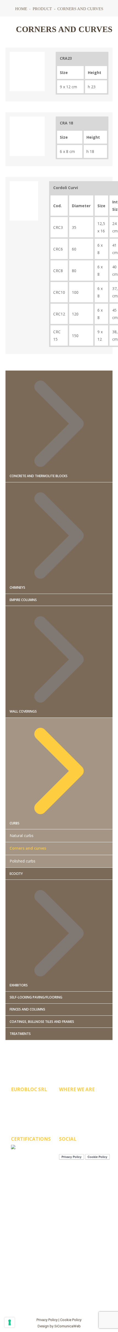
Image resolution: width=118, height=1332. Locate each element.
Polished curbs (22, 861)
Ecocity (16, 873)
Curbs (14, 823)
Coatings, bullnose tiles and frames (42, 1021)
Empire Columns (23, 599)
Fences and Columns (27, 1009)
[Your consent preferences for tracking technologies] (9, 1322)
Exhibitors (19, 985)
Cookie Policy (71, 1320)
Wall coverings (23, 711)
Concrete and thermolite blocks (39, 476)
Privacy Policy (47, 1320)
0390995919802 (33, 1099)
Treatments (20, 1033)
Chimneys (17, 587)
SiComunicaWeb (67, 1326)
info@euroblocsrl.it (40, 1108)
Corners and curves (28, 848)
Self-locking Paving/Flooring (36, 997)
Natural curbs (21, 835)
